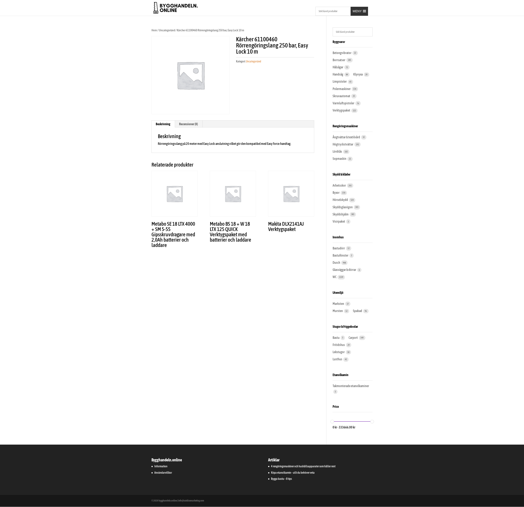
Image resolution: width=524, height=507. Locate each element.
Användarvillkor (163, 472)
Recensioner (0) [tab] (188, 124)
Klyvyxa (358, 74)
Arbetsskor (339, 185)
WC (335, 277)
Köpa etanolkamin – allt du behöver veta (293, 472)
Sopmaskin (340, 158)
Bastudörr (339, 248)
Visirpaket (339, 221)
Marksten (338, 303)
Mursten (338, 311)
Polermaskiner (342, 89)
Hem (154, 30)
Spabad (358, 311)
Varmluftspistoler (344, 103)
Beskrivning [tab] (163, 124)
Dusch (337, 262)
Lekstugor (339, 352)
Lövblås (337, 151)
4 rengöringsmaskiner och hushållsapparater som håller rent (303, 466)
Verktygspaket (342, 110)
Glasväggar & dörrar (345, 270)
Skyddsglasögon (343, 207)
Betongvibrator (342, 53)
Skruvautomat (342, 96)
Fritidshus (339, 345)
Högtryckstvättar (343, 144)
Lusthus (338, 359)
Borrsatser (339, 60)
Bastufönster (341, 255)
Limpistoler (340, 81)
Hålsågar (338, 67)
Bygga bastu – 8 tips (281, 478)
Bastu (336, 337)
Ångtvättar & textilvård (346, 137)
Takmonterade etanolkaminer (351, 386)
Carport (353, 337)
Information (160, 466)
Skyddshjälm (341, 214)
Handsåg (338, 74)
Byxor (336, 192)
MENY (357, 11)
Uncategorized (167, 30)
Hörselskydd (340, 200)
